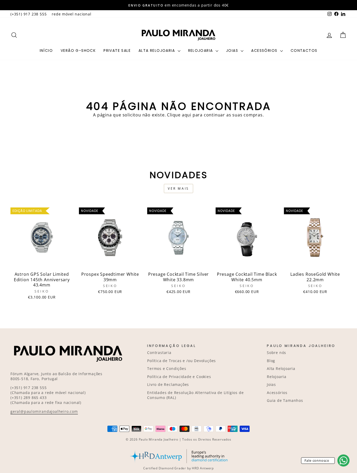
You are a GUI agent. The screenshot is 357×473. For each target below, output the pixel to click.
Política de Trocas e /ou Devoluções (181, 360)
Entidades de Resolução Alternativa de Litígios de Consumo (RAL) (195, 395)
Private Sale (117, 50)
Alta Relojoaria (157, 50)
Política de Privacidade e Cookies (179, 376)
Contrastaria (159, 352)
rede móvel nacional (71, 14)
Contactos (304, 50)
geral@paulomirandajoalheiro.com (44, 411)
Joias (232, 50)
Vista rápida (41, 263)
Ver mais (178, 188)
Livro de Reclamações (168, 384)
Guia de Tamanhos (285, 400)
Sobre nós (276, 352)
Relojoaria (201, 50)
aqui (186, 115)
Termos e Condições (166, 368)
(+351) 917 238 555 (28, 14)
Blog (271, 360)
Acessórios (265, 50)
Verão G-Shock (78, 50)
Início (46, 50)
